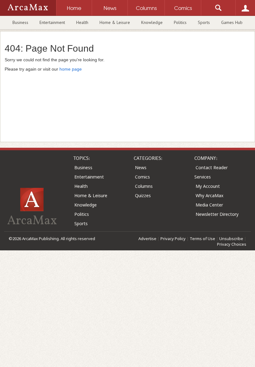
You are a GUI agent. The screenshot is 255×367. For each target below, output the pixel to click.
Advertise (147, 238)
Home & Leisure (115, 22)
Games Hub (232, 22)
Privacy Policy (173, 238)
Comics (142, 177)
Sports (204, 22)
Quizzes (143, 195)
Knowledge (152, 22)
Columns (144, 186)
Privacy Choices (231, 244)
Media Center (209, 205)
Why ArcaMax (209, 195)
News (140, 167)
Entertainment (52, 22)
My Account (208, 186)
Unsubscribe (231, 238)
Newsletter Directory (217, 214)
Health (82, 22)
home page (70, 69)
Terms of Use (202, 238)
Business (20, 22)
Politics (180, 22)
